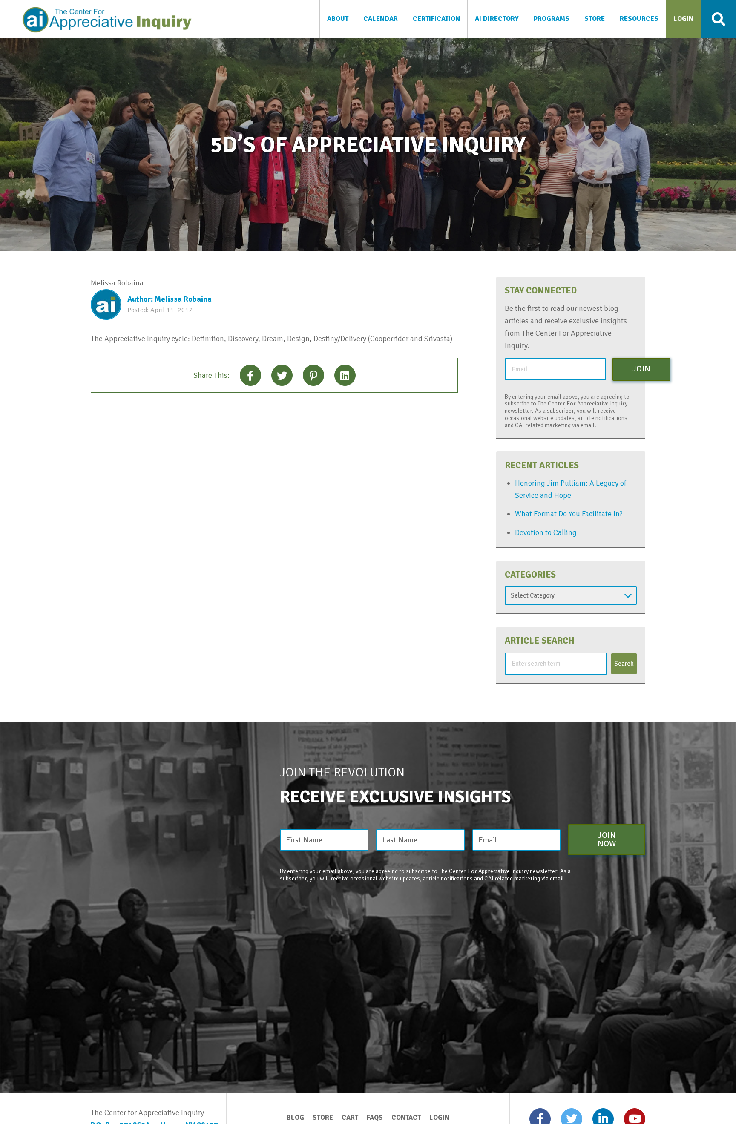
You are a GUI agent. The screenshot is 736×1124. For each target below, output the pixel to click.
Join (641, 369)
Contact (406, 1117)
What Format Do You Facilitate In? (569, 513)
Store (323, 1117)
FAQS (375, 1117)
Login (439, 1117)
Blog (295, 1117)
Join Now (607, 839)
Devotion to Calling (546, 532)
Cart (350, 1117)
